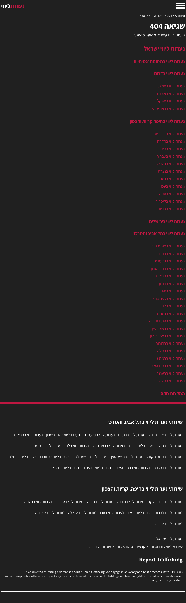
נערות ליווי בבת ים (171, 253)
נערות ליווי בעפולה (170, 193)
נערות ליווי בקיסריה (170, 201)
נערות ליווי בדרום (169, 73)
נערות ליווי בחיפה (171, 148)
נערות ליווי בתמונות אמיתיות (159, 61)
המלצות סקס (172, 393)
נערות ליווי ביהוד (172, 290)
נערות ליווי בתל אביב (169, 380)
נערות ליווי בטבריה (171, 156)
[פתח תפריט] (180, 5)
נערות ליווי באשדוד (170, 93)
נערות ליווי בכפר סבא (168, 298)
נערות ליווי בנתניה (171, 313)
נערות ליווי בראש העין (168, 328)
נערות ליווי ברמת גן (170, 358)
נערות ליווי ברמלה (171, 350)
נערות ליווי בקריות (171, 208)
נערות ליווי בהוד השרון (168, 268)
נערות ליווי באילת (171, 86)
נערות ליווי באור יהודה (168, 245)
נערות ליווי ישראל (164, 48)
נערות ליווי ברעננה (170, 373)
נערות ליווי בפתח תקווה (167, 320)
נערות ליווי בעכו (173, 186)
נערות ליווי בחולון (172, 283)
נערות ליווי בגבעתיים (169, 260)
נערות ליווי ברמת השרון (167, 365)
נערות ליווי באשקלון (170, 101)
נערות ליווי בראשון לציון (167, 335)
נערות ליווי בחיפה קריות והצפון (157, 121)
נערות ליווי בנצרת (171, 171)
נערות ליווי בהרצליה (169, 275)
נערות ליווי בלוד (173, 305)
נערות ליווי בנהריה (171, 163)
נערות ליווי (179, 16)
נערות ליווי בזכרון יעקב (167, 133)
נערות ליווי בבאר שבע (168, 108)
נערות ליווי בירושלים (167, 221)
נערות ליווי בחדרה (171, 141)
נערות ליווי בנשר (172, 178)
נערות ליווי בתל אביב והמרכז (159, 233)
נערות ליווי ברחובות (170, 343)
